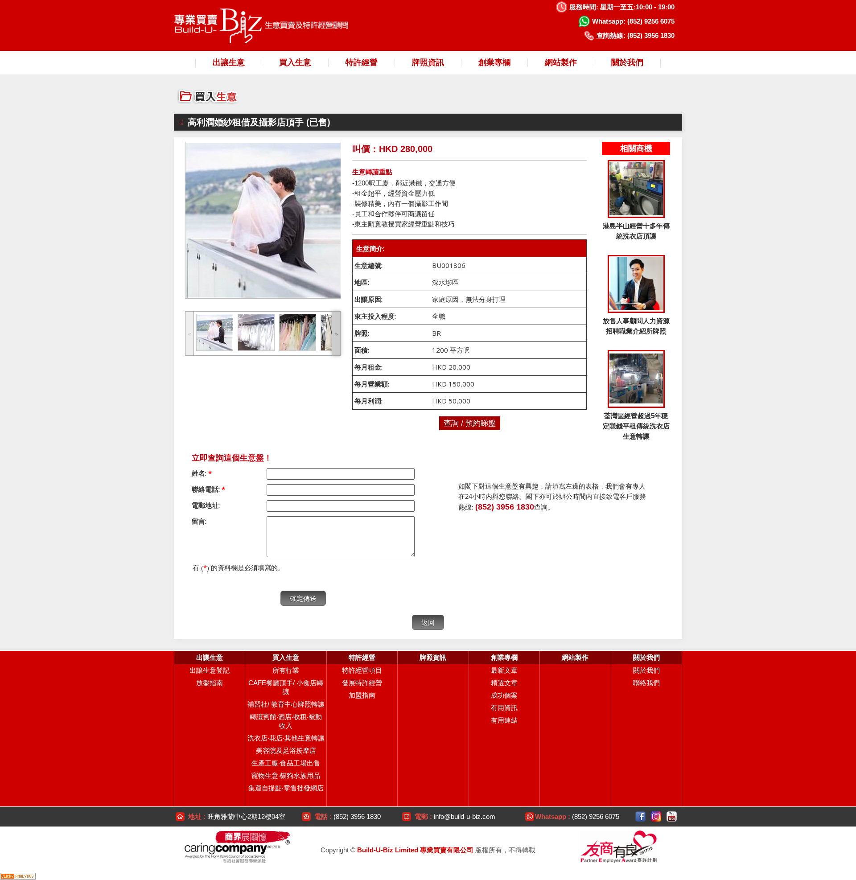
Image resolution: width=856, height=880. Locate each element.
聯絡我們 (646, 683)
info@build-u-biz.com (464, 816)
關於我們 (646, 670)
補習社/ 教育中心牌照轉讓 (286, 704)
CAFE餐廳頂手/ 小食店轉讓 (285, 687)
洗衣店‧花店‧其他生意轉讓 (286, 738)
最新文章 (504, 670)
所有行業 (285, 670)
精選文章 (504, 683)
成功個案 (504, 695)
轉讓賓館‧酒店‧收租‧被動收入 (286, 721)
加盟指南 (362, 695)
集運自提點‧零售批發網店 (286, 788)
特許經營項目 (362, 670)
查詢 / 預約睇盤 (470, 423)
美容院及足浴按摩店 (286, 750)
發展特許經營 (362, 683)
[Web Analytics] (18, 875)
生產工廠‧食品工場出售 (285, 763)
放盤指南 (209, 683)
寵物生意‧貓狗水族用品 (285, 775)
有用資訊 (504, 707)
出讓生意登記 (209, 670)
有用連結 (504, 720)
